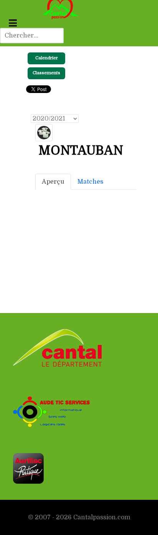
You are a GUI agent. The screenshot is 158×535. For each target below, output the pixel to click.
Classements (46, 72)
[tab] (53, 182)
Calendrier (46, 57)
